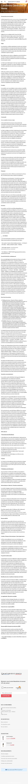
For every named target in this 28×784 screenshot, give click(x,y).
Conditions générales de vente (7, 756)
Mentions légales (4, 753)
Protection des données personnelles (9, 758)
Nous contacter (4, 722)
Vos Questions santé (5, 724)
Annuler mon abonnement (6, 763)
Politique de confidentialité (7, 760)
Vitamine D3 (9, 743)
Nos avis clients (4, 726)
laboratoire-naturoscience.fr (14, 19)
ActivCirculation (9, 736)
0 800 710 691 (4, 714)
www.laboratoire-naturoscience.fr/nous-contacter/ (12, 512)
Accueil (2, 11)
